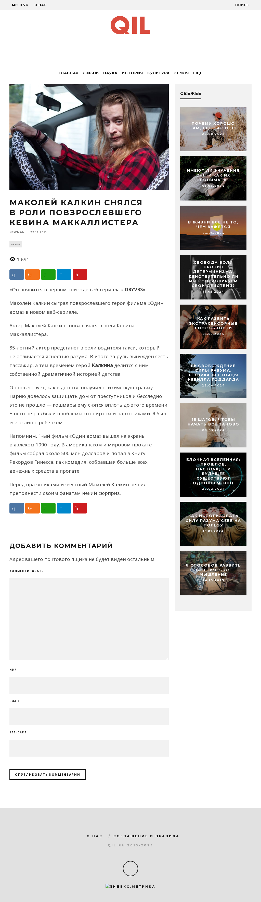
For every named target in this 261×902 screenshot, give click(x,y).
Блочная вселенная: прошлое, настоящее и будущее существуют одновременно (213, 471)
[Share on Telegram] (64, 274)
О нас (40, 5)
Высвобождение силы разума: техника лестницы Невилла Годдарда (213, 373)
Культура (158, 73)
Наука (110, 73)
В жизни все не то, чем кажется (213, 224)
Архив (15, 244)
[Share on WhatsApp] (48, 274)
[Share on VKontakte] (16, 274)
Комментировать (26, 571)
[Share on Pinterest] (80, 274)
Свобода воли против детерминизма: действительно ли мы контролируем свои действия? (213, 274)
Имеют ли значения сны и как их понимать (213, 175)
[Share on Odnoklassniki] (32, 274)
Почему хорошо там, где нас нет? (213, 125)
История (132, 73)
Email (14, 701)
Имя (13, 669)
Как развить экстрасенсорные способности (213, 323)
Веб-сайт (18, 732)
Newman (16, 232)
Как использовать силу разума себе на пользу (213, 521)
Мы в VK (20, 5)
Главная (69, 73)
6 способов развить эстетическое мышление (213, 570)
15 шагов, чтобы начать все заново (213, 422)
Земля (181, 73)
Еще (198, 73)
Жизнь (91, 73)
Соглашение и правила (146, 836)
